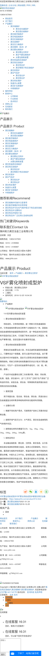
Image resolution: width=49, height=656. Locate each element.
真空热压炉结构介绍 (13, 213)
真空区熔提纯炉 (16, 39)
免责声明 (38, 592)
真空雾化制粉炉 (16, 49)
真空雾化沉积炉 (22, 52)
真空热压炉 (20, 65)
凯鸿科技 (30, 592)
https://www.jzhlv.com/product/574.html (25, 499)
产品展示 (9, 23)
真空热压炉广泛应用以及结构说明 (19, 215)
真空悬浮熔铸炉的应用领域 (16, 205)
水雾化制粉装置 (22, 57)
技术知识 (14, 101)
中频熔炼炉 (15, 88)
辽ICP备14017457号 (8, 592)
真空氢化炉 (20, 75)
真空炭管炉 (15, 70)
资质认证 (9, 104)
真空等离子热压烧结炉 (25, 67)
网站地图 (21, 5)
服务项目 (9, 91)
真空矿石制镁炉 (16, 85)
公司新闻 (14, 96)
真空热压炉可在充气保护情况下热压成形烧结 (23, 207)
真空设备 (41, 496)
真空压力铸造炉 (16, 44)
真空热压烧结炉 (16, 62)
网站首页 (9, 18)
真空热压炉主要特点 (13, 210)
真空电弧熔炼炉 (16, 36)
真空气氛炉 (15, 72)
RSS (28, 5)
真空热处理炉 (15, 80)
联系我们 (9, 109)
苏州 (16, 594)
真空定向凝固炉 (22, 28)
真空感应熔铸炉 (22, 31)
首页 (11, 273)
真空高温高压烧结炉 (18, 60)
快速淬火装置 (15, 83)
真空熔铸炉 (15, 26)
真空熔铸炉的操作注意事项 (16, 202)
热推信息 (3, 5)
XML (34, 5)
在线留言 (9, 106)
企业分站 (12, 5)
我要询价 (3, 301)
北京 (11, 594)
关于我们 (9, 21)
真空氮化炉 (20, 78)
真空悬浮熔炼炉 (16, 34)
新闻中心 (9, 93)
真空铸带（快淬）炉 (18, 47)
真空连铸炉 (15, 41)
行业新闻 (14, 98)
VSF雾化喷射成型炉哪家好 (27, 496)
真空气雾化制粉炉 (23, 54)
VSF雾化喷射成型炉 (8, 496)
